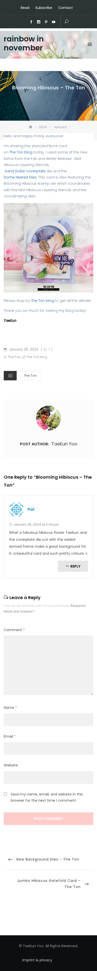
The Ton (14, 357)
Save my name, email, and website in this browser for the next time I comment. (47, 797)
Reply (75, 566)
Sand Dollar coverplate (25, 171)
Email (10, 736)
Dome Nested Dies (20, 177)
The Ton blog (20, 152)
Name (10, 707)
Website (11, 765)
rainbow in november (24, 43)
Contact (65, 7)
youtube (54, 22)
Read (25, 7)
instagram (39, 22)
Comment (14, 629)
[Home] (31, 127)
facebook (31, 22)
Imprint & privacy (37, 960)
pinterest (46, 22)
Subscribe (43, 7)
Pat (31, 509)
